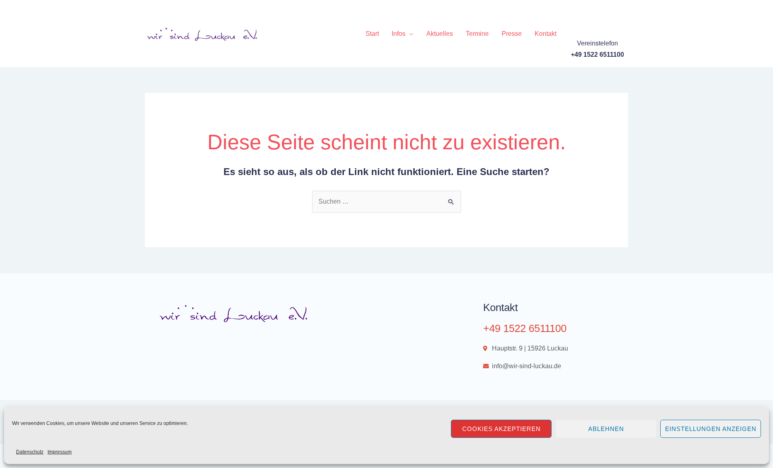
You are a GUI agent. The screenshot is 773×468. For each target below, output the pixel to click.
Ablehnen (606, 428)
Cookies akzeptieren (501, 428)
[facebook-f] (578, 12)
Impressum (60, 452)
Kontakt (545, 33)
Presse (512, 33)
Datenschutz (29, 452)
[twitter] (594, 12)
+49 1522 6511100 (524, 328)
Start (372, 33)
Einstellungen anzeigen (710, 428)
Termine (477, 33)
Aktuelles (439, 33)
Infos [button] (398, 33)
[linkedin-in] (611, 12)
